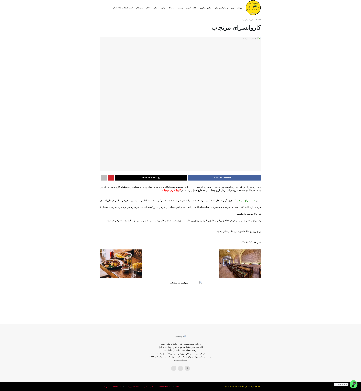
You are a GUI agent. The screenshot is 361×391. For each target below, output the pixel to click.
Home (258, 20)
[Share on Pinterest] (111, 178)
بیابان (232, 8)
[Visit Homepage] (253, 7)
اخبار (148, 8)
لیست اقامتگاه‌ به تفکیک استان (123, 8)
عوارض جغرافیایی (206, 8)
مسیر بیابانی (139, 8)
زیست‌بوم (180, 8)
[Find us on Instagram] (180, 368)
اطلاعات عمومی (191, 8)
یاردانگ (239, 8)
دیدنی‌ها (163, 8)
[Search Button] (101, 7)
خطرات (155, 8)
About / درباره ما (132, 386)
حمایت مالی (148, 386)
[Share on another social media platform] (104, 178)
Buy (177, 386)
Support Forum (164, 386)
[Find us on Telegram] (173, 368)
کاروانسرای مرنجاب (246, 20)
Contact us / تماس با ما (111, 386)
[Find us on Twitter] (187, 368)
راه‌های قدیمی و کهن (221, 8)
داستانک (171, 8)
